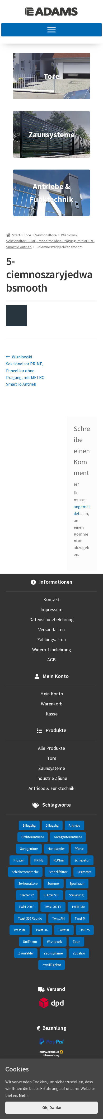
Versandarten (51, 629)
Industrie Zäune (51, 778)
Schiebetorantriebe (25, 872)
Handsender (56, 848)
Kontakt (51, 599)
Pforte (79, 848)
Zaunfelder (26, 953)
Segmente (84, 872)
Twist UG (42, 930)
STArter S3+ (51, 895)
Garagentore (29, 848)
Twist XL (64, 930)
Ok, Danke (51, 1107)
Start (16, 235)
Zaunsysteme (51, 768)
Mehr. (24, 1095)
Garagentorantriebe (68, 837)
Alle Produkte (51, 748)
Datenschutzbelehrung (51, 619)
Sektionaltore (46, 235)
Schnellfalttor (58, 872)
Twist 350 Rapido (30, 918)
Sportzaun (77, 883)
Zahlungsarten (51, 639)
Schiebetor (82, 860)
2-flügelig (52, 825)
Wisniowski (55, 941)
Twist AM (58, 918)
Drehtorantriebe (32, 837)
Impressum (51, 609)
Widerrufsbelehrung (51, 650)
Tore (27, 235)
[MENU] (51, 29)
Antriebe (74, 825)
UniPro (85, 930)
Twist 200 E (26, 907)
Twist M (80, 918)
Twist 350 (78, 907)
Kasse (52, 714)
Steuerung (76, 895)
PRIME (39, 860)
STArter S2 (27, 895)
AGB (51, 660)
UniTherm (30, 941)
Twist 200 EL (53, 907)
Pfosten (18, 860)
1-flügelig (29, 825)
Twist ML (19, 930)
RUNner (59, 860)
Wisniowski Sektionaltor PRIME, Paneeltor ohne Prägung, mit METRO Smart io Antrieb (50, 241)
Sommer (54, 883)
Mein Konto (51, 694)
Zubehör (79, 953)
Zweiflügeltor (51, 965)
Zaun (76, 941)
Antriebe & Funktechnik (51, 788)
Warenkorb (51, 704)
